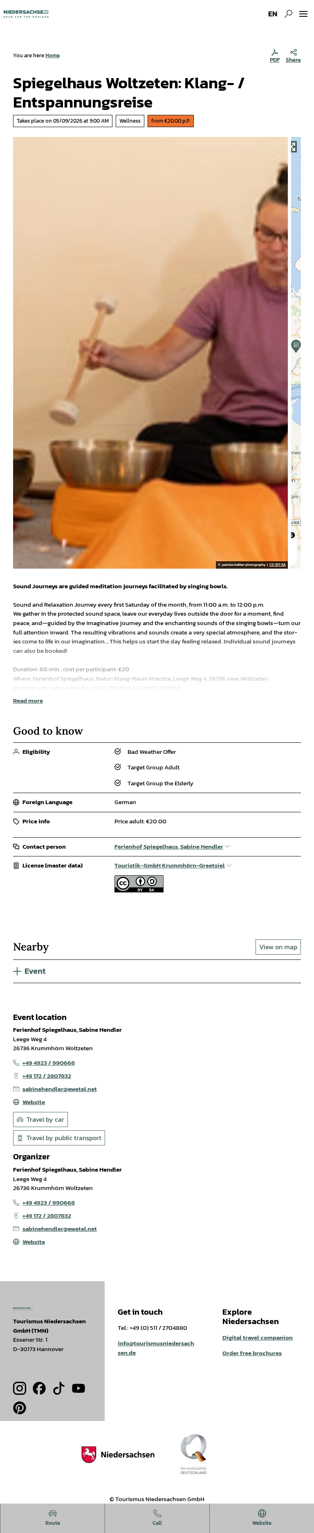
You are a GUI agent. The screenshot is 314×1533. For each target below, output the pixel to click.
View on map (278, 947)
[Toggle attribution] (292, 535)
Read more (28, 700)
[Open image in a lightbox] (23, 1309)
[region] (296, 353)
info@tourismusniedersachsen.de (156, 1347)
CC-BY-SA (277, 565)
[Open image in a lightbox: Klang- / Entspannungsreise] (150, 353)
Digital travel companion (257, 1337)
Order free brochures (252, 1353)
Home (52, 55)
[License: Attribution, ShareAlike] (139, 890)
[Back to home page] (26, 14)
